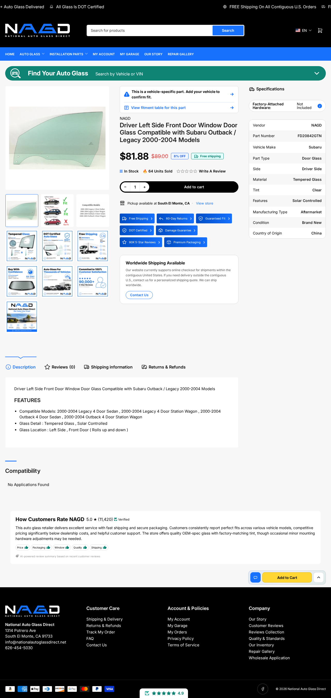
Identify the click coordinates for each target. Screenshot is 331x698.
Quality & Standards (267, 638)
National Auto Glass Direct (307, 689)
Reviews (63, 367)
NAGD (125, 118)
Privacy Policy (181, 638)
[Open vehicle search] (232, 94)
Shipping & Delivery (104, 619)
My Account (104, 54)
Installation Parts (66, 54)
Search (228, 30)
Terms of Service (183, 644)
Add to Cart (287, 577)
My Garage (129, 54)
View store (204, 203)
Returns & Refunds (167, 367)
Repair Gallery (181, 54)
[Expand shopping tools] (318, 577)
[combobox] (165, 30)
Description (24, 367)
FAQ (90, 638)
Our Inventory (261, 644)
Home (9, 54)
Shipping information (112, 367)
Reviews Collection (266, 632)
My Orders (177, 632)
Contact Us (139, 295)
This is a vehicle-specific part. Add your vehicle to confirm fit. (176, 94)
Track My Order (100, 632)
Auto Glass (30, 54)
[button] (303, 30)
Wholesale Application (269, 657)
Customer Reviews (266, 625)
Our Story (153, 54)
